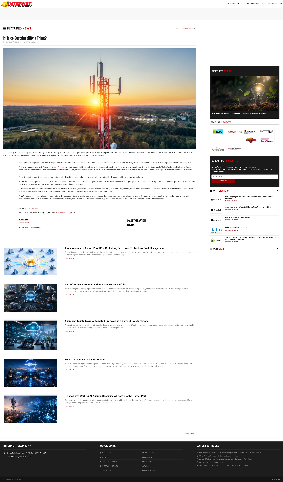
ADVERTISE (148, 462)
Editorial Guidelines (109, 466)
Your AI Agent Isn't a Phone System (85, 359)
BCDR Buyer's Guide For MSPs (236, 228)
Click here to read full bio (30, 228)
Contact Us (106, 470)
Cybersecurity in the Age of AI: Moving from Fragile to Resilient (248, 207)
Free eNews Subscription (185, 28)
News (54, 167)
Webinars (148, 457)
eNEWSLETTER (149, 470)
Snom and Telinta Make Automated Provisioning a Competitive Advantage (107, 321)
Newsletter (106, 453)
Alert (60, 167)
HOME (232, 3)
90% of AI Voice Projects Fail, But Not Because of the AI (97, 284)
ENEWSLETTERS (258, 3)
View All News (189, 433)
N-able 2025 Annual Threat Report (237, 217)
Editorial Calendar (109, 462)
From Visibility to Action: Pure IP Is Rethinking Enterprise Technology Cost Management (115, 248)
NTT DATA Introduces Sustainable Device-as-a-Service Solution (238, 114)
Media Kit (105, 457)
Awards (147, 466)
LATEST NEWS (243, 3)
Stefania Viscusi (12, 42)
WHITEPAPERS (149, 453)
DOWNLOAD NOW (231, 201)
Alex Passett (32, 208)
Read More (68, 258)
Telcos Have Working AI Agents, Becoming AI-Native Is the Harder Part (105, 396)
